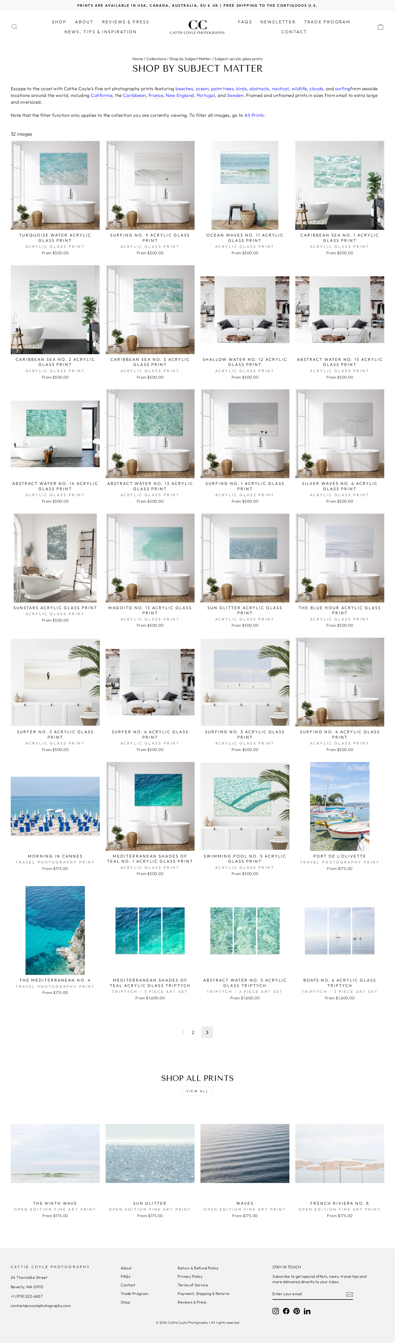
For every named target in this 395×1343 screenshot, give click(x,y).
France (156, 95)
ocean (202, 88)
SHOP (59, 21)
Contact (128, 1285)
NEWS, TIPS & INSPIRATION (100, 31)
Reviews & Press (192, 1302)
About (126, 1268)
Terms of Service (193, 1285)
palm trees (222, 88)
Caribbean (134, 95)
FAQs (245, 21)
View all (197, 1091)
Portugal (206, 95)
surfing (342, 88)
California (101, 95)
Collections (156, 58)
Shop (125, 1302)
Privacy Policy (190, 1276)
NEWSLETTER (278, 21)
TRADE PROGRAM (327, 21)
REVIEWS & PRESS (126, 21)
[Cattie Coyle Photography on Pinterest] (296, 1311)
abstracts (259, 88)
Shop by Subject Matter (190, 58)
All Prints (254, 115)
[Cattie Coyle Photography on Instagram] (275, 1311)
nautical (280, 88)
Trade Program (134, 1293)
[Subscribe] (349, 1294)
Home (137, 58)
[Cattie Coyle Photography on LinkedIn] (307, 1311)
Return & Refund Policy (198, 1268)
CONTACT (294, 31)
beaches (184, 88)
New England (180, 95)
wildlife (299, 88)
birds (241, 88)
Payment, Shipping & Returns (203, 1293)
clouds (316, 88)
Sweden (235, 95)
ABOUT (84, 21)
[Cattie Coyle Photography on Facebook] (286, 1311)
